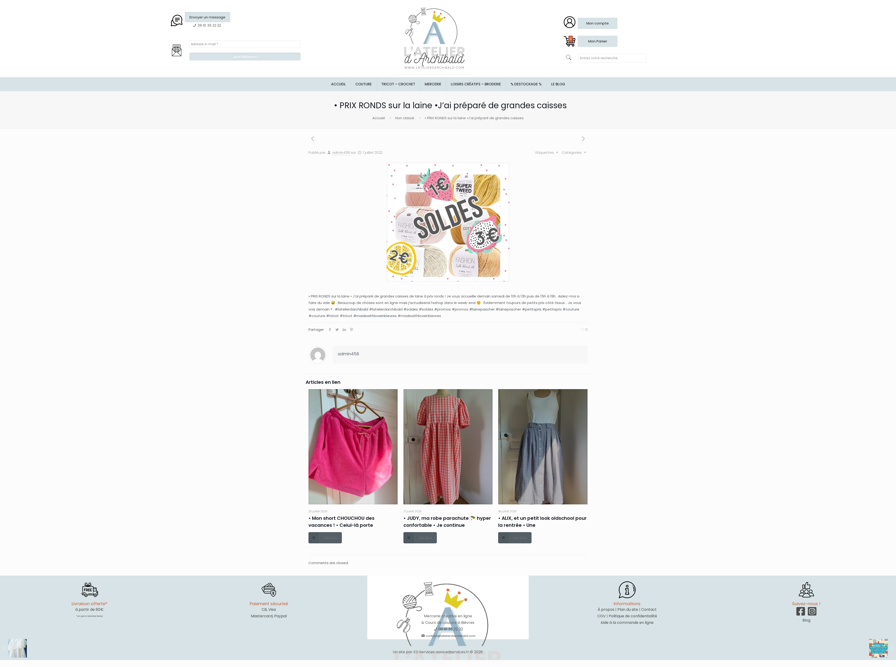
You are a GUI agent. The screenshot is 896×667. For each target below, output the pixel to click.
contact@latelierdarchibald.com (451, 636)
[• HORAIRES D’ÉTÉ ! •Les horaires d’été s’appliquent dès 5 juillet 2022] (882, 648)
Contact (649, 609)
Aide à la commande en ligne (627, 622)
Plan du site (627, 609)
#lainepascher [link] (482, 309)
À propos (606, 609)
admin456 (341, 152)
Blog (806, 620)
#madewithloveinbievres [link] (375, 315)
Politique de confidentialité (633, 616)
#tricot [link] (332, 315)
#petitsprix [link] (531, 309)
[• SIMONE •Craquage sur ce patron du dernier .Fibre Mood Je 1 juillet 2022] (13, 648)
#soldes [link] (410, 309)
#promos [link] (442, 309)
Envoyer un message (207, 17)
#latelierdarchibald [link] (351, 309)
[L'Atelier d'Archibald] (434, 38)
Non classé (404, 117)
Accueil (378, 117)
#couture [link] (571, 309)
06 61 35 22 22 (450, 629)
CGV (601, 616)
